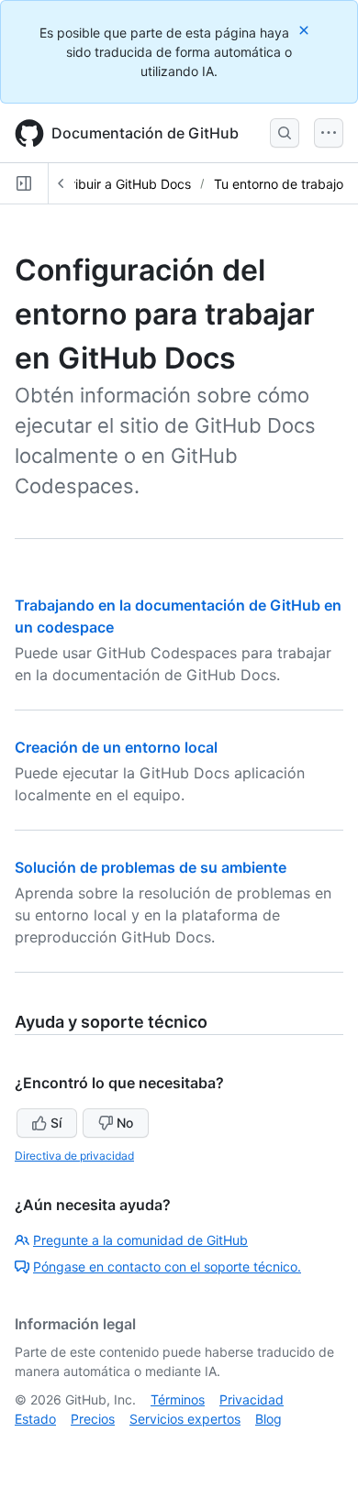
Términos (178, 1399)
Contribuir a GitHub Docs (116, 184)
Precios (93, 1418)
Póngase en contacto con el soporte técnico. (167, 1266)
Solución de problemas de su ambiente (150, 867)
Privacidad (251, 1399)
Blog (268, 1418)
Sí (56, 1122)
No (125, 1122)
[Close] (305, 29)
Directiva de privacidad (74, 1155)
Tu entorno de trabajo (278, 184)
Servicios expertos (185, 1418)
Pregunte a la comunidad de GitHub (140, 1240)
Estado (35, 1418)
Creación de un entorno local (116, 747)
